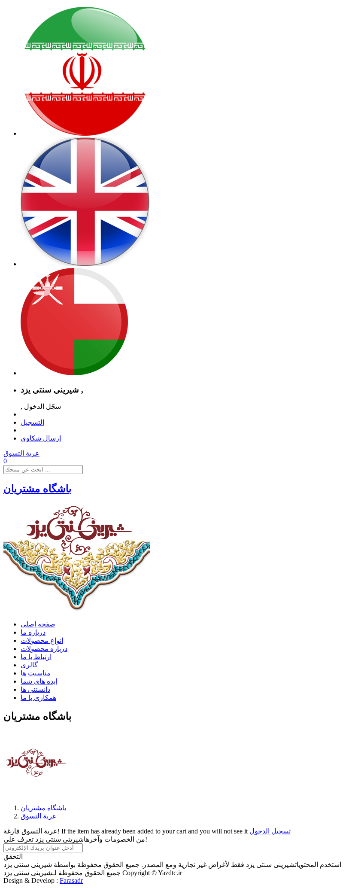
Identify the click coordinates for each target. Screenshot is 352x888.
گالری (29, 665)
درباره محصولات (44, 648)
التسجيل (32, 422)
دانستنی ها (35, 689)
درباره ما (33, 632)
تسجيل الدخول (270, 831)
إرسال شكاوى (41, 438)
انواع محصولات (42, 640)
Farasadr (71, 880)
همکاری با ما (38, 697)
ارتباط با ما (36, 656)
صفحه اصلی (38, 624)
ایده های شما (39, 681)
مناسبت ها (36, 673)
